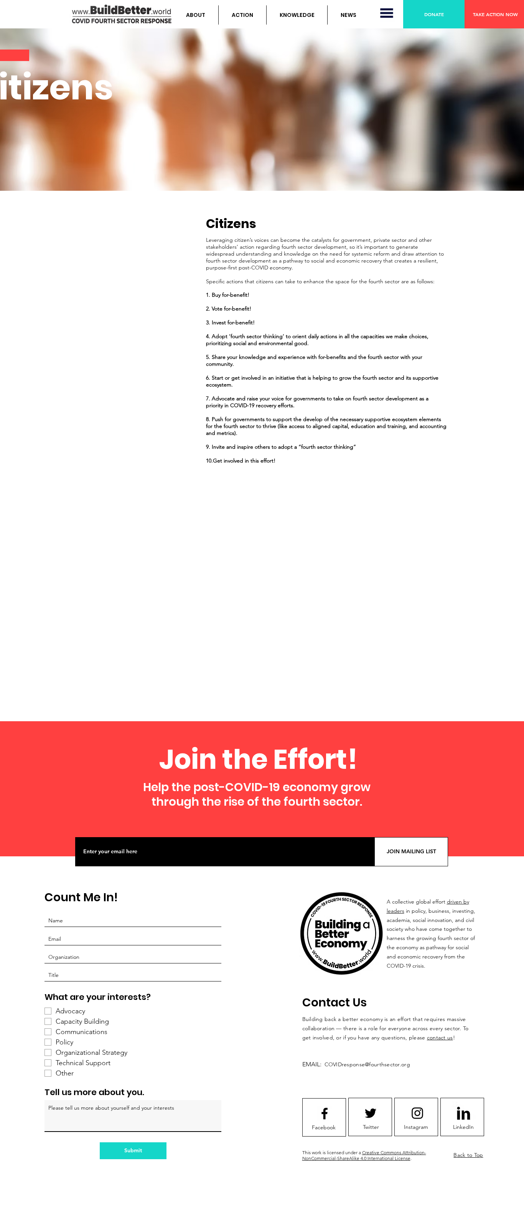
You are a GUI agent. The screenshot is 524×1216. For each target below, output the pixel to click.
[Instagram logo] (417, 1113)
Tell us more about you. (94, 1092)
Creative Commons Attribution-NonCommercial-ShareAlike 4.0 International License (364, 1155)
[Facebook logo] (324, 1113)
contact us (440, 1037)
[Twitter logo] (370, 1113)
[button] (195, 15)
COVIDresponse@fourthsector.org (367, 1064)
